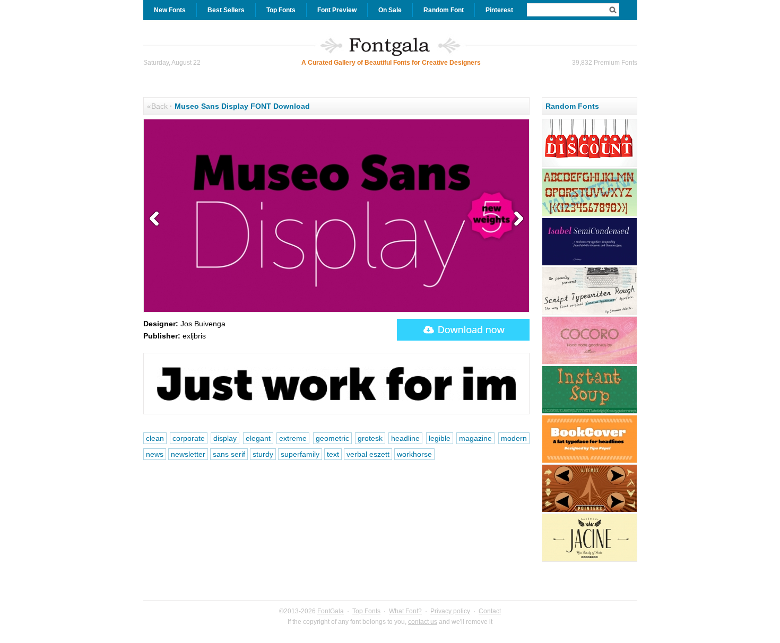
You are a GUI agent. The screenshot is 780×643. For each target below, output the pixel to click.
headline (405, 438)
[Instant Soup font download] (589, 412)
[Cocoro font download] (589, 363)
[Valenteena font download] (589, 215)
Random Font (443, 10)
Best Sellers (226, 10)
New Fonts (170, 10)
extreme (293, 438)
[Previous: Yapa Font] (156, 219)
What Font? (405, 611)
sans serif (229, 454)
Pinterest (499, 10)
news (154, 454)
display (225, 438)
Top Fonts (281, 10)
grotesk (370, 438)
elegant (258, 438)
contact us (422, 621)
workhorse (414, 454)
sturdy (263, 454)
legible (439, 438)
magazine (475, 438)
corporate (188, 438)
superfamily (300, 454)
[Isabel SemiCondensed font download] (589, 264)
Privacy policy (450, 611)
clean (155, 438)
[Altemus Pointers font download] (589, 511)
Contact (490, 611)
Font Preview (337, 10)
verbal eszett (367, 454)
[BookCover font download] (589, 461)
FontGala (330, 611)
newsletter (188, 454)
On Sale (390, 10)
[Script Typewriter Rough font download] (589, 313)
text (333, 454)
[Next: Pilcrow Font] (516, 219)
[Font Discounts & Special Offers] (589, 165)
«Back (157, 106)
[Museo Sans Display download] (463, 330)
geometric (332, 438)
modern (514, 438)
